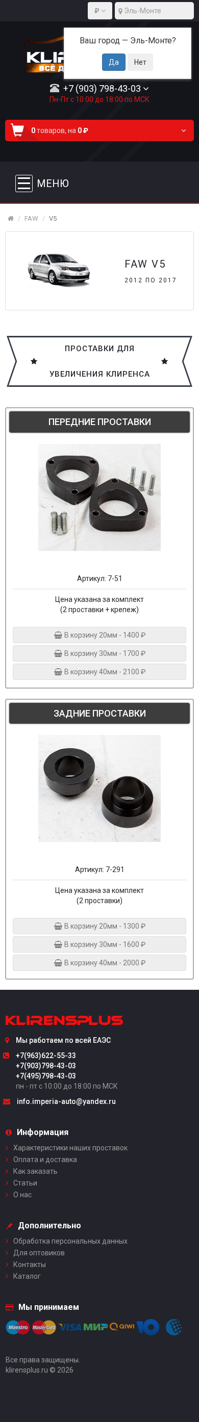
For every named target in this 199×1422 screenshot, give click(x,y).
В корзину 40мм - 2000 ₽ (104, 963)
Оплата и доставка (45, 1159)
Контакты (29, 1264)
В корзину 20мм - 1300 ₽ (104, 926)
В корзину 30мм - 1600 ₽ (104, 944)
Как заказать (35, 1171)
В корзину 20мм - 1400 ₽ (104, 635)
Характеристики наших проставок (70, 1148)
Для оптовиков (39, 1253)
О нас (22, 1195)
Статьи (25, 1183)
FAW (31, 218)
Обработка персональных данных (70, 1241)
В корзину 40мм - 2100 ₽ (104, 672)
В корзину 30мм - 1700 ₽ (104, 653)
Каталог (27, 1276)
